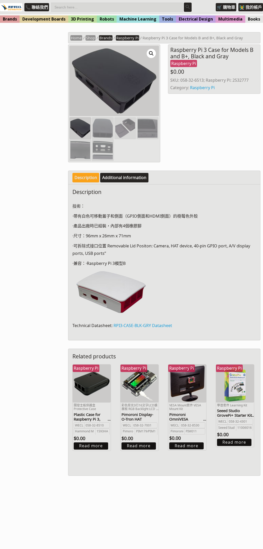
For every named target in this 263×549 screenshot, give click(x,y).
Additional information (124, 177)
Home (76, 37)
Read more (91, 446)
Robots (107, 19)
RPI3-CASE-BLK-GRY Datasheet (143, 325)
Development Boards (43, 19)
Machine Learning (137, 19)
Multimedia (230, 19)
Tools (167, 19)
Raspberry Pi (127, 37)
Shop (90, 37)
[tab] (85, 177)
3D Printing (82, 19)
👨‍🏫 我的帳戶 (250, 7)
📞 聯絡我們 (36, 7)
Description (85, 177)
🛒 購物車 (226, 7)
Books (254, 19)
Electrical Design (196, 19)
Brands (10, 19)
